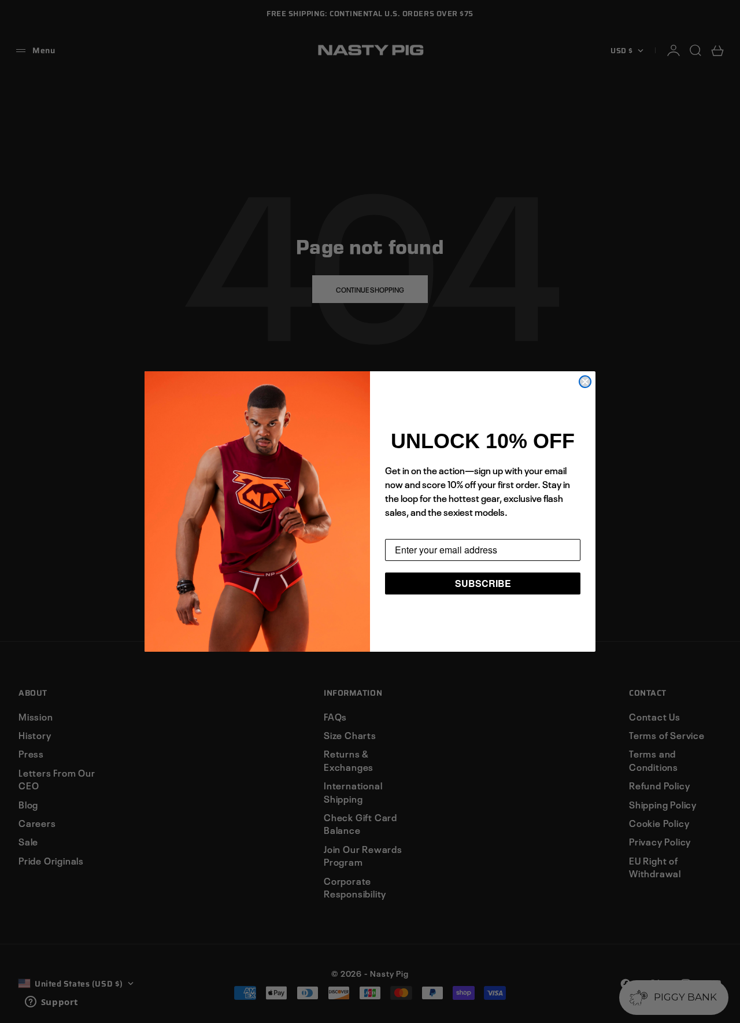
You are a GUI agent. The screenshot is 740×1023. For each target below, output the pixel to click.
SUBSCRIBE (483, 583)
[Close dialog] (585, 381)
